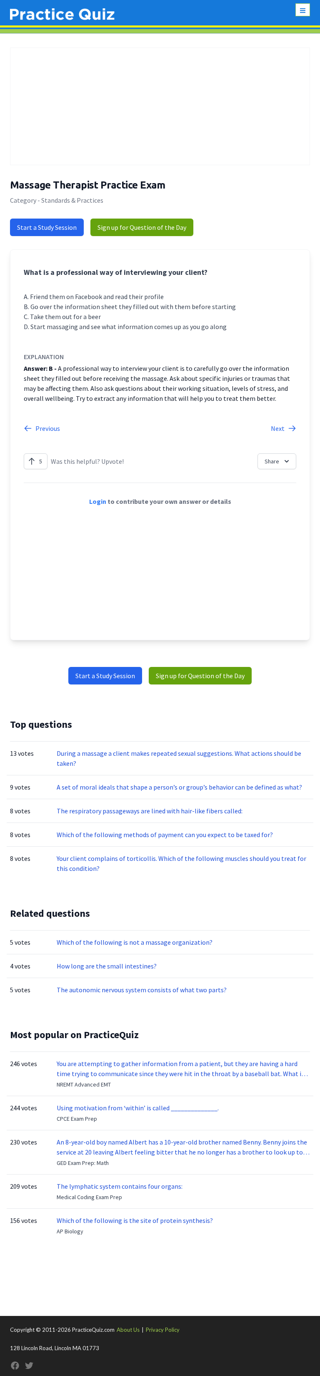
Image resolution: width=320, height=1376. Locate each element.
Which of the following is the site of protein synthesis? (135, 1220)
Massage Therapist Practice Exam (87, 185)
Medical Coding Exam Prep (89, 1197)
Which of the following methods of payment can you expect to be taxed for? (165, 834)
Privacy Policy (163, 1329)
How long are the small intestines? (107, 966)
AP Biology (70, 1231)
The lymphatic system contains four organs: (119, 1186)
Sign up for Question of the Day (142, 227)
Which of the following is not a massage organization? (134, 942)
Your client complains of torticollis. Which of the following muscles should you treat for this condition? (181, 863)
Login (97, 501)
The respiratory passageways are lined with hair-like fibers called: (149, 811)
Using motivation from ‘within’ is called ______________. (138, 1108)
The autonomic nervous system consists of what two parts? (142, 990)
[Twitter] (29, 1365)
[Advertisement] (160, 106)
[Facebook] (15, 1365)
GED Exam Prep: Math (83, 1163)
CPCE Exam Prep (77, 1118)
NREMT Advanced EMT (84, 1084)
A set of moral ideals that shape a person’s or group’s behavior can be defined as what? (179, 787)
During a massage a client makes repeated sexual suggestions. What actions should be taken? (179, 758)
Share (272, 461)
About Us (128, 1329)
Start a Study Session (47, 227)
